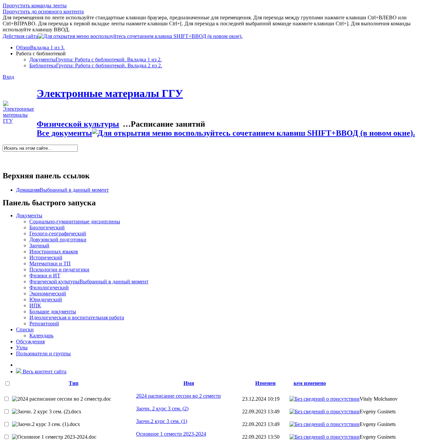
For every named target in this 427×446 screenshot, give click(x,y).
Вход (8, 77)
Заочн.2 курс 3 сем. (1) (161, 421)
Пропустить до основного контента (43, 11)
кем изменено (310, 383)
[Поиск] (5, 154)
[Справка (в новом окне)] (5, 160)
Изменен (265, 383)
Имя (188, 383)
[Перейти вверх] (248, 35)
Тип (73, 383)
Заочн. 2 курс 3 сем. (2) (162, 408)
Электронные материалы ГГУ (110, 93)
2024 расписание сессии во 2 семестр (178, 396)
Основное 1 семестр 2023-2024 (171, 434)
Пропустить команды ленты (35, 5)
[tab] (220, 48)
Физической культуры (78, 124)
